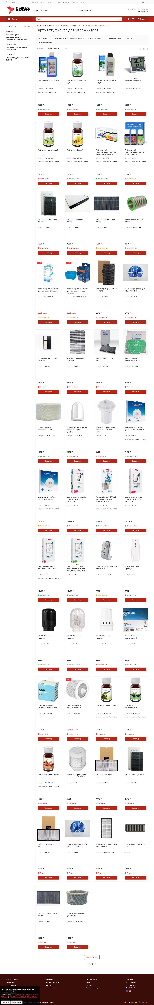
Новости (75, 2)
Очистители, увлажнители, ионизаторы (56, 25)
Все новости (28, 26)
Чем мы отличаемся (52, 982)
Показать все (91, 957)
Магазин (88, 982)
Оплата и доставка (63, 2)
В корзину (48, 114)
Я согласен (6, 1002)
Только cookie (16, 1002)
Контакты (50, 2)
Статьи (83, 2)
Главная (38, 25)
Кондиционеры (10, 982)
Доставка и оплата (52, 988)
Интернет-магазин (38, 2)
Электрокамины (11, 985)
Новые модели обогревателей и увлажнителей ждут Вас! (17, 37)
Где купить (49, 985)
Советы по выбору (92, 988)
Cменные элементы (77, 25)
